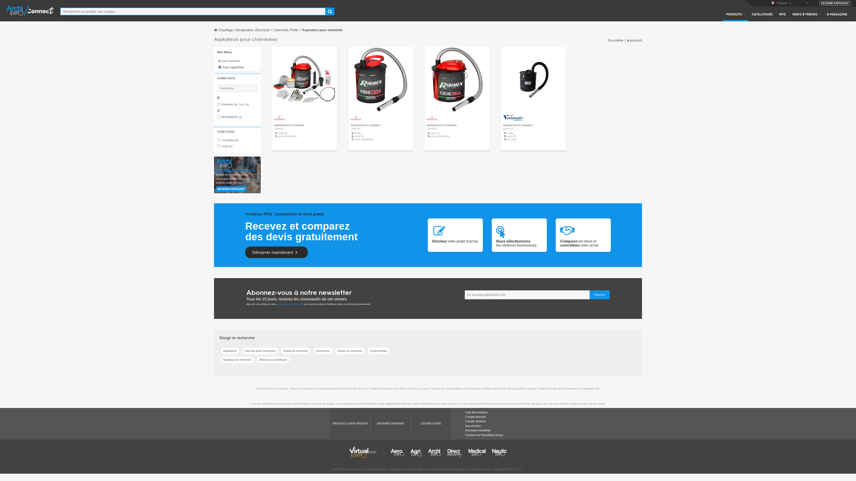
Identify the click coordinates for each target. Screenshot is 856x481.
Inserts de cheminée (295, 351)
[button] (237, 78)
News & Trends (804, 14)
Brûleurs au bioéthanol (273, 359)
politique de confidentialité (290, 304)
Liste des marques (476, 412)
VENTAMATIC (231, 117)
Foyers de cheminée (349, 351)
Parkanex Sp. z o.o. (235, 104)
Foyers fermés (378, 351)
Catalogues (762, 14)
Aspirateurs (230, 351)
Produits (734, 14)
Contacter (304, 54)
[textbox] (193, 11)
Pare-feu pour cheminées (260, 351)
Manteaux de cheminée (237, 359)
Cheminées (323, 351)
